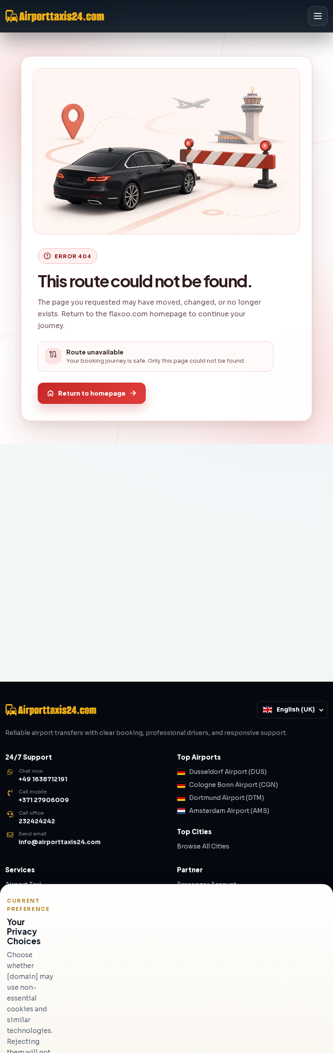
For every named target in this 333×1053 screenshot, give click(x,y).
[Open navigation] (318, 16)
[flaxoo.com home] (152, 16)
